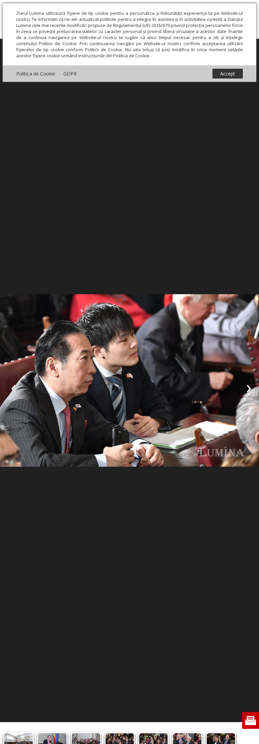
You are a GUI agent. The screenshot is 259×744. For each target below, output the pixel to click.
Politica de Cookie (35, 73)
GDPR (70, 73)
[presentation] (13, 387)
